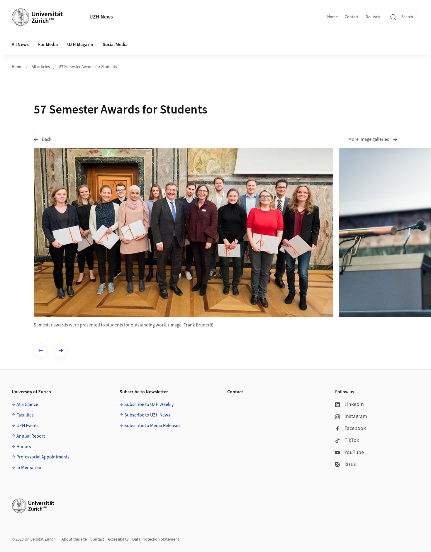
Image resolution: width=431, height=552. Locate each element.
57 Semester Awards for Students (88, 67)
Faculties (25, 415)
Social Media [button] (115, 44)
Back (46, 139)
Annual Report (30, 436)
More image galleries (368, 139)
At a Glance (27, 404)
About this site (74, 539)
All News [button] (20, 44)
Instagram (356, 416)
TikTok (352, 440)
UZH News (101, 17)
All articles (41, 67)
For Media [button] (48, 44)
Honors (23, 446)
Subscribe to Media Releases (152, 425)
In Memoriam (29, 467)
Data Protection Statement (155, 539)
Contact (352, 17)
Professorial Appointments (42, 457)
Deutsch (373, 17)
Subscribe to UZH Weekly (149, 404)
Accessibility (118, 539)
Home (332, 17)
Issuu (351, 464)
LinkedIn (354, 404)
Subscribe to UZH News (147, 415)
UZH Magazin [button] (80, 44)
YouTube (354, 452)
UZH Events (27, 425)
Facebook (355, 428)
